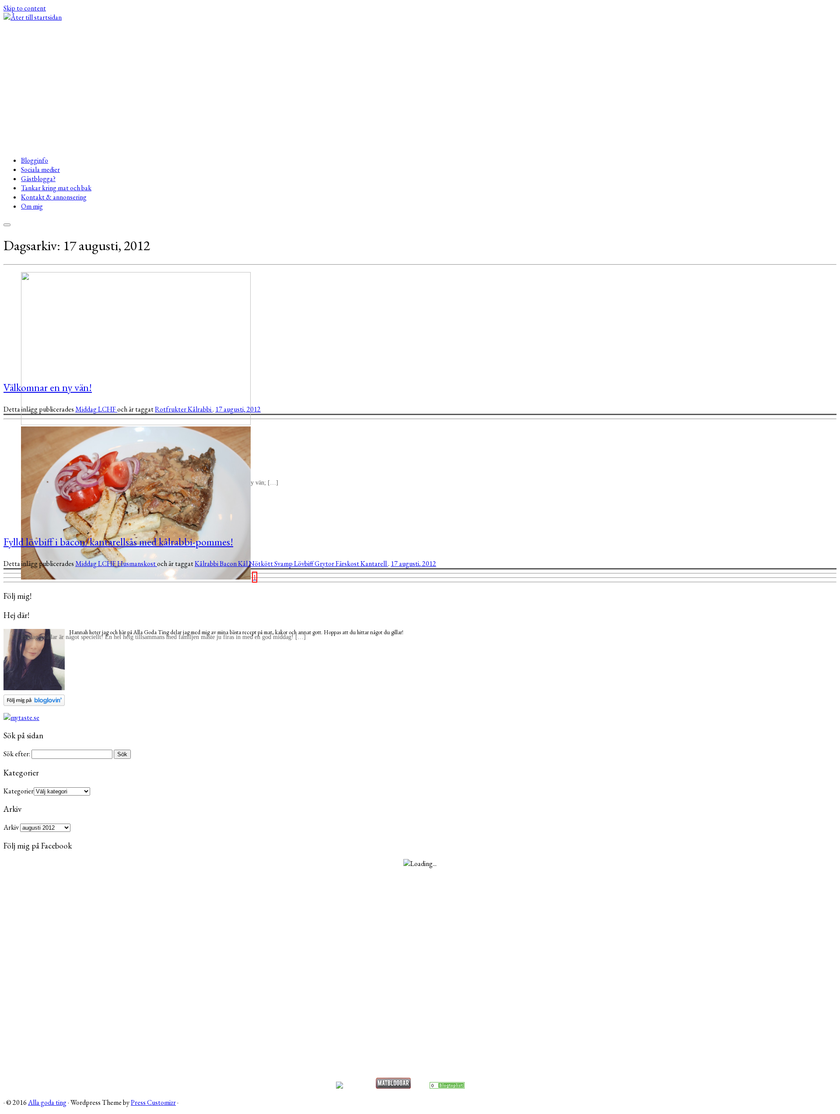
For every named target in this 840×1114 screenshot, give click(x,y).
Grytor (325, 563)
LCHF (107, 409)
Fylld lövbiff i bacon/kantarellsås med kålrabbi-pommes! (118, 541)
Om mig (32, 206)
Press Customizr (153, 1102)
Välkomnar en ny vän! (48, 387)
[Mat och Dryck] (447, 1086)
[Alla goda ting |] (33, 17)
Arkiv (11, 827)
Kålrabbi (200, 409)
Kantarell (374, 563)
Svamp (284, 563)
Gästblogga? (38, 178)
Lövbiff (304, 563)
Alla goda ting (47, 1102)
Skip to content (25, 8)
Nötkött (261, 563)
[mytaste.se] (21, 717)
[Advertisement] (420, 87)
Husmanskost (137, 563)
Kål (243, 563)
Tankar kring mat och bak (56, 187)
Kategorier (19, 791)
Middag (86, 409)
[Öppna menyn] (7, 224)
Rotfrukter (171, 409)
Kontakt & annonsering (54, 197)
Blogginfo (34, 160)
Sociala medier (40, 169)
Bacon (229, 563)
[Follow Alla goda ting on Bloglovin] (34, 703)
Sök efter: (17, 753)
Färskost (348, 563)
